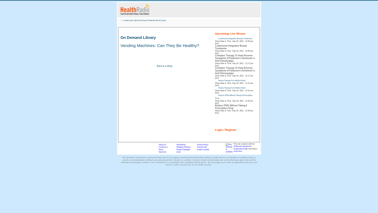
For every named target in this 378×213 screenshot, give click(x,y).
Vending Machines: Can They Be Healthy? (159, 45)
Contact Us (163, 147)
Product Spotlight (183, 150)
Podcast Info (202, 147)
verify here (238, 151)
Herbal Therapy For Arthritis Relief (231, 81)
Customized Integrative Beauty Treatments (235, 39)
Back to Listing (164, 66)
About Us (162, 145)
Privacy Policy (202, 145)
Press (161, 150)
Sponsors (162, 152)
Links (178, 152)
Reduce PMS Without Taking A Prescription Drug (233, 96)
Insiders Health (203, 150)
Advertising (180, 145)
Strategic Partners (183, 147)
